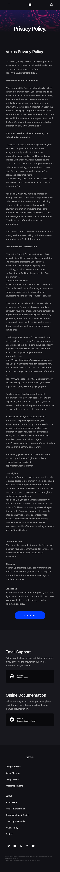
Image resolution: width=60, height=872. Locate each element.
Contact (9, 834)
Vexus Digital (13, 856)
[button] (9, 5)
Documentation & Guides (17, 815)
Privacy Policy (12, 827)
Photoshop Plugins (14, 785)
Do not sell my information (25, 856)
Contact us (29, 615)
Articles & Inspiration (15, 808)
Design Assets (12, 779)
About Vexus (11, 802)
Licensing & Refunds (15, 821)
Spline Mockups (13, 773)
